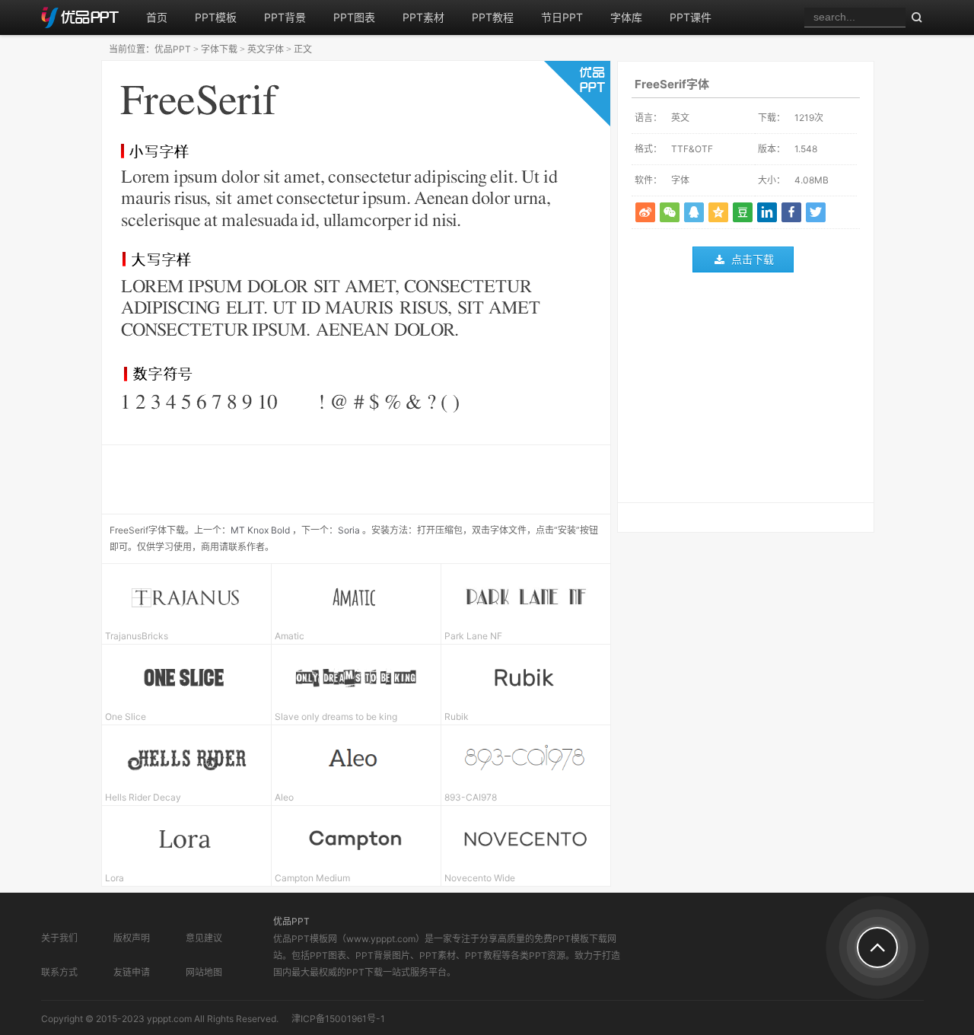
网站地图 (204, 972)
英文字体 (265, 49)
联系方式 (59, 972)
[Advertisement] (746, 391)
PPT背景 (285, 17)
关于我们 (59, 938)
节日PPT (562, 17)
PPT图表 (354, 17)
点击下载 (752, 259)
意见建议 (204, 938)
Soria (349, 530)
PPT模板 (216, 17)
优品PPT (172, 49)
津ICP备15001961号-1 (338, 1018)
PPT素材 (423, 17)
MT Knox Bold (260, 530)
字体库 (626, 17)
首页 (156, 17)
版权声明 (131, 938)
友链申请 (131, 972)
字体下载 (219, 49)
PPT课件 (690, 17)
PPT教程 (493, 17)
